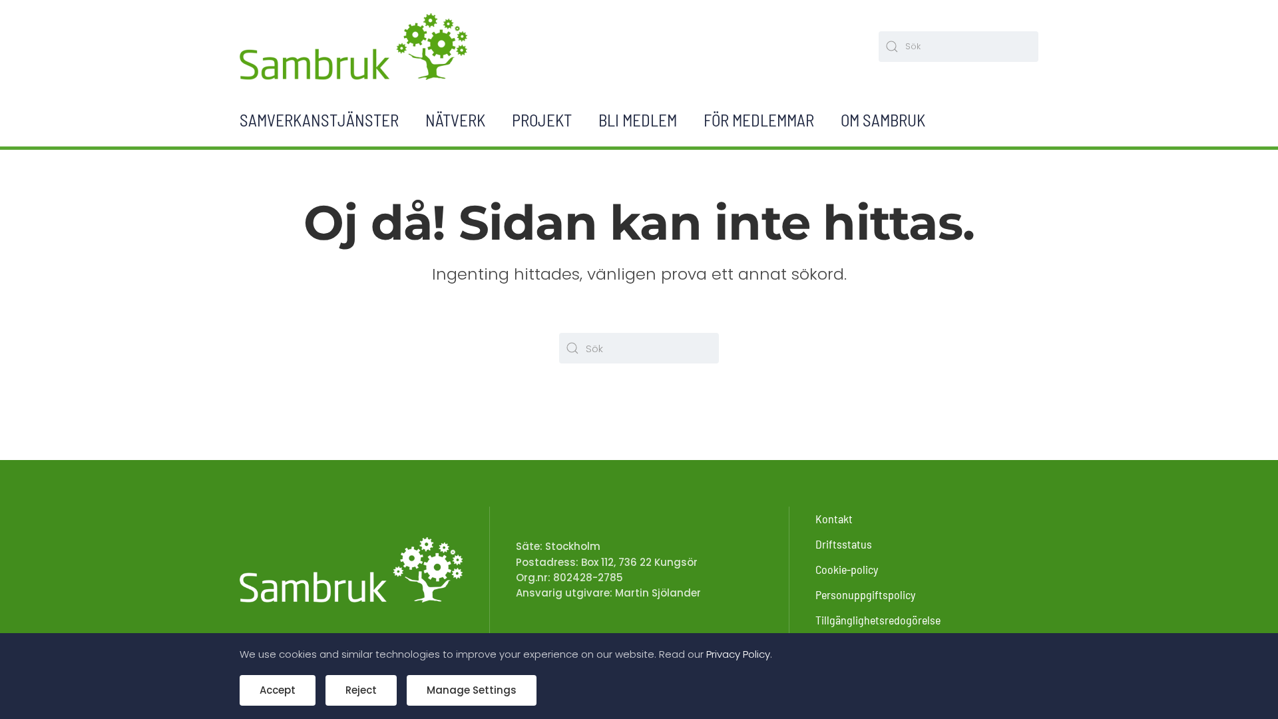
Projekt (542, 120)
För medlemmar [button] (759, 120)
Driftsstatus (843, 544)
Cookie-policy (846, 569)
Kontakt (834, 518)
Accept (278, 690)
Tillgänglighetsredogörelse (878, 619)
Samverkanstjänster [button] (319, 120)
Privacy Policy (738, 654)
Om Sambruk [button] (883, 120)
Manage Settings (472, 690)
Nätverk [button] (455, 120)
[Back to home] (353, 46)
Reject (361, 690)
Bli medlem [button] (637, 120)
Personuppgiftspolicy (865, 594)
